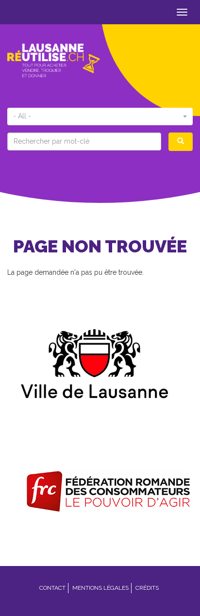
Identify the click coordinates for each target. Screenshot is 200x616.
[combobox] (100, 116)
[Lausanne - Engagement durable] (100, 361)
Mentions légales (100, 587)
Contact (52, 587)
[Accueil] (53, 60)
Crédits (147, 587)
